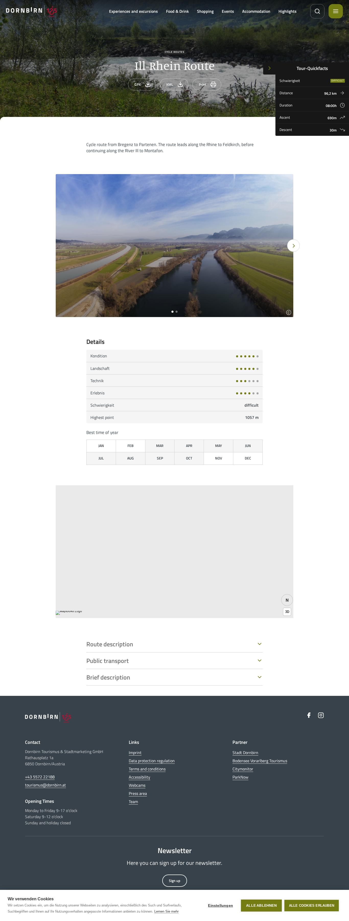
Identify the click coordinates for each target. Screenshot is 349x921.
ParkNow (240, 777)
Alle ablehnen (261, 905)
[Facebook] (309, 715)
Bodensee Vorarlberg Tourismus (259, 761)
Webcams (137, 785)
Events (228, 11)
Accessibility (139, 777)
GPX (137, 84)
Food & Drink (177, 11)
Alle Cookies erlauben (311, 905)
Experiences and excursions (133, 11)
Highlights (287, 11)
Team (133, 801)
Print (202, 84)
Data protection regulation (152, 761)
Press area (138, 793)
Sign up (174, 880)
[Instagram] (321, 715)
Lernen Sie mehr (166, 911)
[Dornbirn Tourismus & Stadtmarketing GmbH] (31, 11)
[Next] (293, 245)
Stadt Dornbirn (245, 752)
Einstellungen (220, 905)
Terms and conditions (147, 769)
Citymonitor (242, 769)
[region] (174, 551)
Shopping (205, 11)
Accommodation (256, 11)
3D (287, 612)
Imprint (135, 752)
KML (169, 84)
